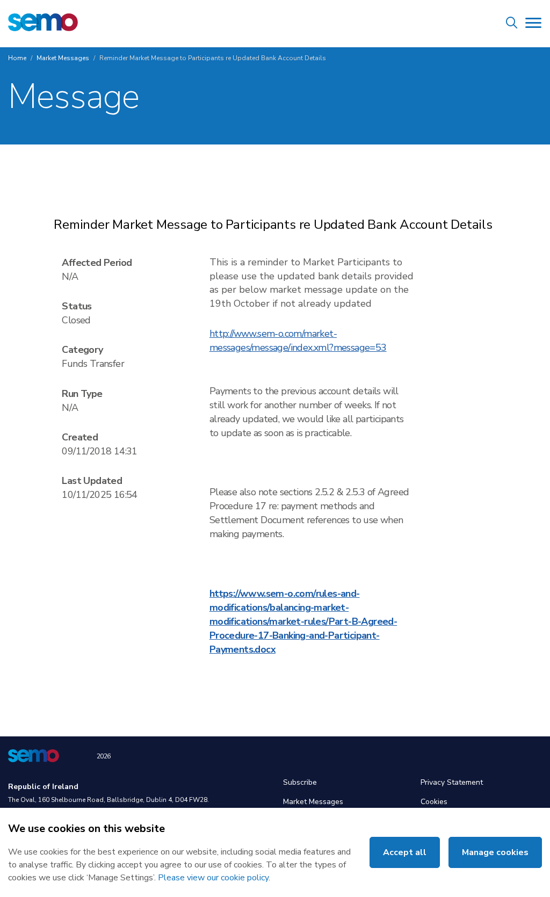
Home (17, 58)
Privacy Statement (452, 782)
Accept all (404, 852)
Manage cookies (495, 852)
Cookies (434, 802)
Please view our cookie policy (213, 878)
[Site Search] (511, 24)
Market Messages (63, 58)
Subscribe (300, 782)
